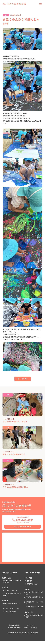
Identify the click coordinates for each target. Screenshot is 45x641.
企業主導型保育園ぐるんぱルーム (11, 604)
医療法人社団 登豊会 (32, 572)
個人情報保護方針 (14, 625)
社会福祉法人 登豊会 (9, 572)
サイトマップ (31, 625)
